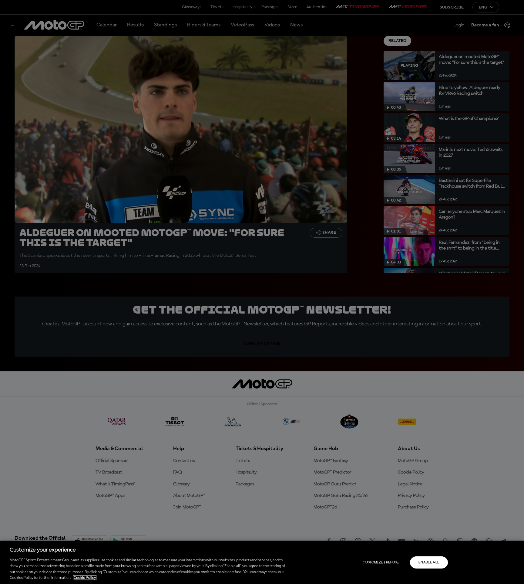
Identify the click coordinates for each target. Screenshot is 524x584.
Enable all (428, 562)
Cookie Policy (85, 578)
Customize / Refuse (381, 562)
